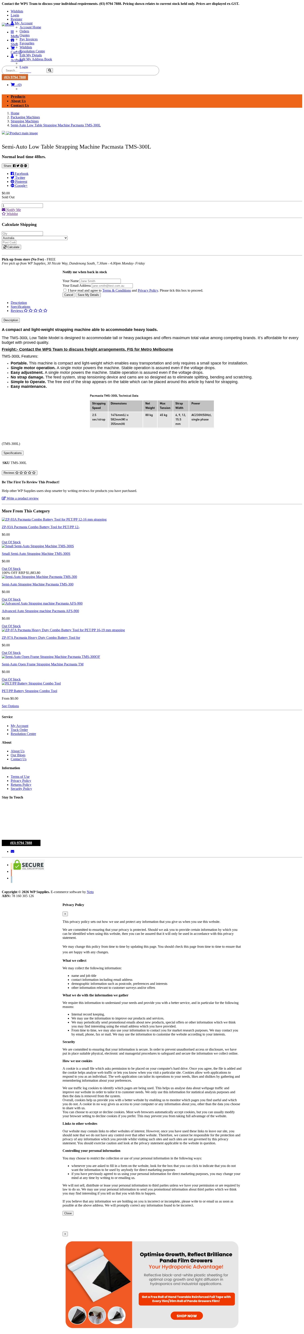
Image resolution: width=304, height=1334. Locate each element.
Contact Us (20, 105)
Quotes (25, 35)
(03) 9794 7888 (15, 77)
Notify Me (13, 210)
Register (16, 19)
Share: (8, 165)
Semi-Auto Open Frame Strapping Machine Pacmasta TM (42, 664)
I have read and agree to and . (113, 290)
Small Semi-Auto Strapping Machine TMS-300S (36, 554)
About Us (18, 101)
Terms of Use (20, 776)
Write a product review (22, 498)
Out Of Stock (11, 542)
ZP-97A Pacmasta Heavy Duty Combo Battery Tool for (41, 637)
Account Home (30, 27)
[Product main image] (152, 133)
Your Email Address (77, 285)
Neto (90, 892)
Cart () (16, 52)
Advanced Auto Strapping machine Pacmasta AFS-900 (40, 611)
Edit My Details (31, 55)
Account (17, 60)
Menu (15, 36)
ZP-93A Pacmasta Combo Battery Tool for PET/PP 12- (40, 527)
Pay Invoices (29, 39)
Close (68, 1213)
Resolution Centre (32, 51)
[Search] (50, 70)
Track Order (19, 730)
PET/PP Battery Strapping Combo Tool (29, 691)
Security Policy (21, 788)
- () (18, 85)
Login (15, 15)
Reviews (17, 311)
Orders (24, 31)
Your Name (71, 281)
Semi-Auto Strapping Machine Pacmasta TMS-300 (37, 584)
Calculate (12, 247)
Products (18, 96)
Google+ (21, 185)
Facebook (21, 173)
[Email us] (12, 851)
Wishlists (17, 11)
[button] (10, 214)
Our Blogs (18, 755)
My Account (19, 726)
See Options (10, 706)
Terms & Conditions (116, 290)
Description (19, 303)
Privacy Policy (148, 290)
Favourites (27, 43)
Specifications (20, 307)
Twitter (19, 177)
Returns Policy (21, 784)
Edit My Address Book (36, 59)
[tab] (156, 303)
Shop (14, 44)
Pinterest (20, 181)
